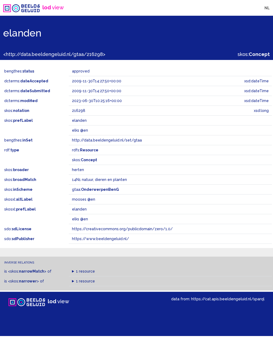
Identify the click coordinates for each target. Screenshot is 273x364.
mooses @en (83, 199)
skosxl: (18, 199)
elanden (79, 209)
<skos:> (27, 271)
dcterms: (26, 81)
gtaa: (95, 189)
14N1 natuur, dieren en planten (99, 179)
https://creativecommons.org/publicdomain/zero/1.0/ (122, 229)
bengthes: (19, 71)
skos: (254, 54)
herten (78, 170)
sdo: (17, 229)
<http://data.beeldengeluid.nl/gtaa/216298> (54, 54)
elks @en (80, 219)
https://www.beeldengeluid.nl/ (100, 239)
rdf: (11, 150)
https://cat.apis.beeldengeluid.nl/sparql (227, 299)
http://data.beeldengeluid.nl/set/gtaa (107, 140)
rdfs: (85, 150)
